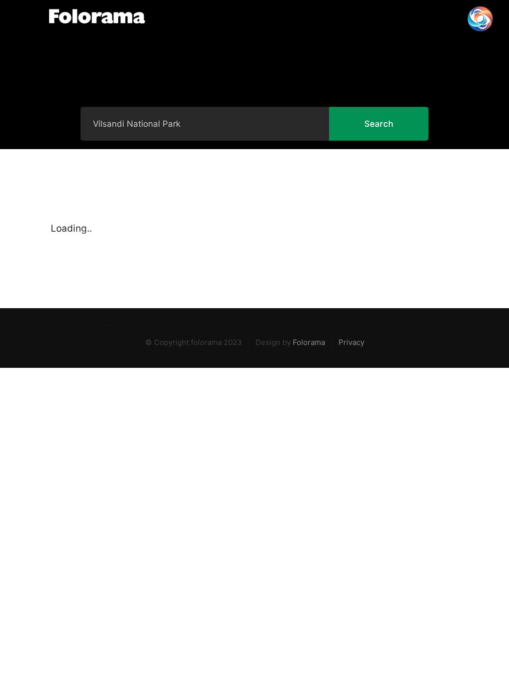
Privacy (351, 342)
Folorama (309, 342)
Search (378, 124)
